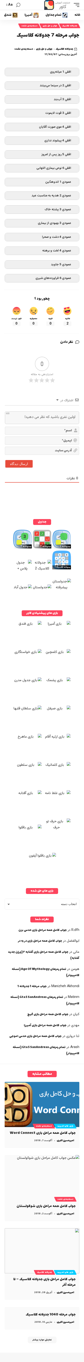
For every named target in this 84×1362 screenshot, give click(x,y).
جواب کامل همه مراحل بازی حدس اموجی (35, 1036)
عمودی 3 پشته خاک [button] (58, 209)
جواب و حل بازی (50, 26)
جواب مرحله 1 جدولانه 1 (32, 986)
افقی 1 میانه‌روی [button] (60, 71)
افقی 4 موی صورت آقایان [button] (55, 126)
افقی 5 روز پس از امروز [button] (56, 154)
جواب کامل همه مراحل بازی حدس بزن (42, 930)
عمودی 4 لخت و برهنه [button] (56, 250)
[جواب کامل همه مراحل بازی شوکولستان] (42, 1177)
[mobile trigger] (75, 5)
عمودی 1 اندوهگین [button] (58, 181)
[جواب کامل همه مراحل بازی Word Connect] (42, 1104)
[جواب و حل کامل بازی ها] (57, 5)
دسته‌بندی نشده (29, 26)
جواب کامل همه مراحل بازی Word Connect (43, 1133)
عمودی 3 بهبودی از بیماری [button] (54, 223)
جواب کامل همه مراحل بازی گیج (47, 1014)
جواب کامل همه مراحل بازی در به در (40, 941)
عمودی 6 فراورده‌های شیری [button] (53, 278)
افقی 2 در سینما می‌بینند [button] (55, 85)
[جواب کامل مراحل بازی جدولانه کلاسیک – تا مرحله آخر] (42, 1250)
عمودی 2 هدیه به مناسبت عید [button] (51, 195)
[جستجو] (18, 5)
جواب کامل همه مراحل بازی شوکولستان (46, 1206)
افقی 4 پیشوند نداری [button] (57, 140)
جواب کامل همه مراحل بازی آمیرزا (45, 1025)
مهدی (75, 1025)
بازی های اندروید (65, 1126)
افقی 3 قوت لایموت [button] (58, 113)
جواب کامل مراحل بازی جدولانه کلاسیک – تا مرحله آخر (44, 1282)
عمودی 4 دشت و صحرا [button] (56, 236)
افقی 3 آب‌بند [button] (62, 99)
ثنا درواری (72, 1036)
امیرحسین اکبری (65, 1140)
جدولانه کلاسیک (69, 26)
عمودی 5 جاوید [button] (61, 264)
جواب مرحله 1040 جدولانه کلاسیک (51, 1314)
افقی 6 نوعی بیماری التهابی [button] (53, 168)
